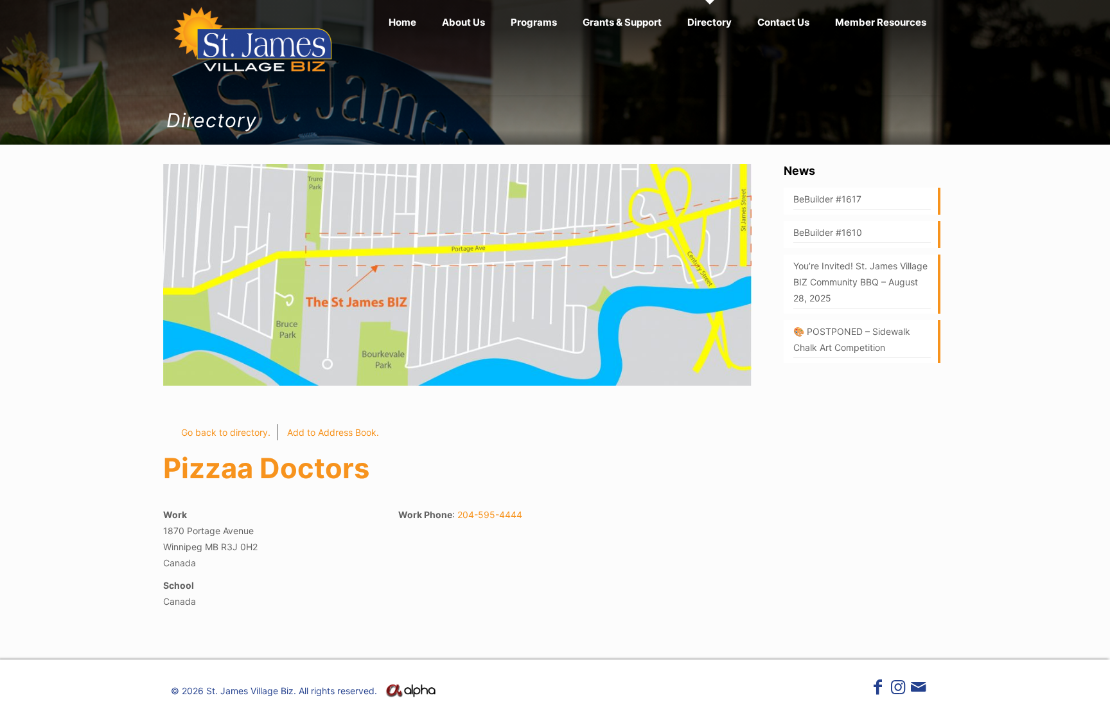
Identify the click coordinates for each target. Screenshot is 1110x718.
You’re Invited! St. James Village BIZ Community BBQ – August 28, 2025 (860, 281)
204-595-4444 (489, 514)
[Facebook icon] (878, 689)
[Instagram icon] (898, 689)
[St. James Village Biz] (253, 38)
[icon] (918, 689)
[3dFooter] (410, 693)
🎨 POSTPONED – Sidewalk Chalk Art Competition (851, 339)
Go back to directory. (225, 432)
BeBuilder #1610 (827, 232)
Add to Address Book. (333, 432)
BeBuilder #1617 (827, 198)
